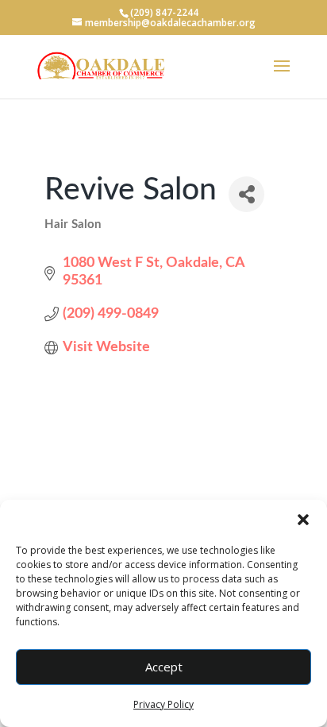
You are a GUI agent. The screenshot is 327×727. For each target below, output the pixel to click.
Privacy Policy (163, 704)
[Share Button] (246, 194)
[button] (303, 520)
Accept (164, 667)
